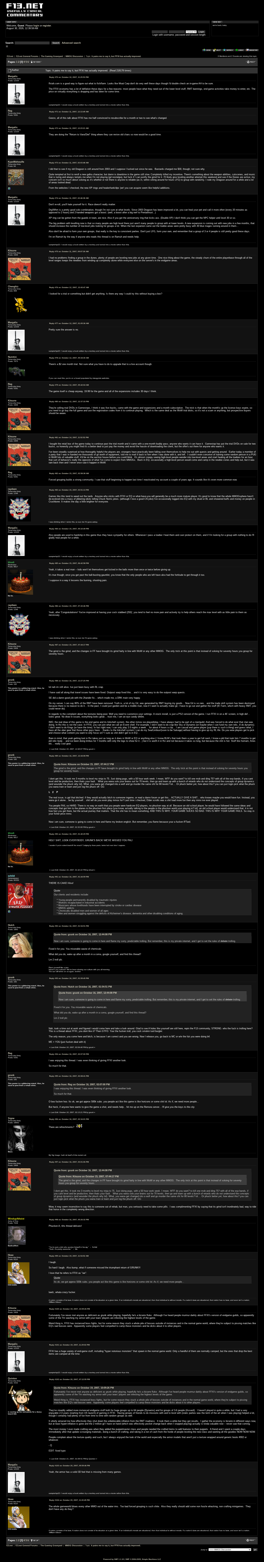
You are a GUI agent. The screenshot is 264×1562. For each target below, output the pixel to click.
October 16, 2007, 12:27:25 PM (69, 681)
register (47, 25)
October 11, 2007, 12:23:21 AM (69, 128)
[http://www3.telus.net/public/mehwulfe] (9, 189)
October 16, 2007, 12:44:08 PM (69, 756)
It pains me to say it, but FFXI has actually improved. (116, 56)
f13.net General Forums (27, 56)
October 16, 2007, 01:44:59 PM (69, 877)
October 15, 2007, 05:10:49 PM (69, 529)
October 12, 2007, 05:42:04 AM (69, 385)
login (36, 25)
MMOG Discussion (74, 56)
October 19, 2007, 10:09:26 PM (69, 1309)
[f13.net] (9, 913)
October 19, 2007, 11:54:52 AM (69, 1256)
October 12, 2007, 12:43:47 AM (69, 287)
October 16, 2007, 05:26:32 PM (69, 1220)
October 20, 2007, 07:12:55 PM (69, 1379)
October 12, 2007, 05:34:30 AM (69, 358)
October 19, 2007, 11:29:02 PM (69, 1345)
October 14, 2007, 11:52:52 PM (69, 437)
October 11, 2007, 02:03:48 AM (69, 163)
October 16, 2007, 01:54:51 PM (69, 926)
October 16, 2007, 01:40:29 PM (69, 834)
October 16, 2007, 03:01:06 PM (69, 1162)
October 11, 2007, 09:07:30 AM (69, 251)
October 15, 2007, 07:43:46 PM (69, 606)
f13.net (10, 56)
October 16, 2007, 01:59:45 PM (69, 978)
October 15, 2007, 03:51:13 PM (69, 490)
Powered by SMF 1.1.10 (113, 1559)
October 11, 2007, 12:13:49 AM (69, 112)
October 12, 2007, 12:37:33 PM (69, 401)
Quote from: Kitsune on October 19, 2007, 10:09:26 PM (84, 1387)
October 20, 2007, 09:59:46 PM (69, 1466)
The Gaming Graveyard (52, 56)
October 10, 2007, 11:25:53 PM (69, 77)
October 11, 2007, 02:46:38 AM (69, 198)
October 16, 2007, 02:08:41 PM (69, 1076)
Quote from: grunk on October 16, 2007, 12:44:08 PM (83, 934)
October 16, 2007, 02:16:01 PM (69, 1119)
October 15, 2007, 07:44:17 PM (69, 645)
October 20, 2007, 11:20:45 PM (69, 1500)
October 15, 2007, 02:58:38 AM (69, 473)
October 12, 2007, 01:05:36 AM (69, 323)
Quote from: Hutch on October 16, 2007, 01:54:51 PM (83, 986)
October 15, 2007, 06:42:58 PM (69, 563)
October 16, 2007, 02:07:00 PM (69, 1054)
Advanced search (71, 43)
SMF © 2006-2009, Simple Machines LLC (143, 1559)
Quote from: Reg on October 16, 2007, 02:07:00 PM (82, 1084)
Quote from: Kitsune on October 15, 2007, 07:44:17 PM (84, 764)
